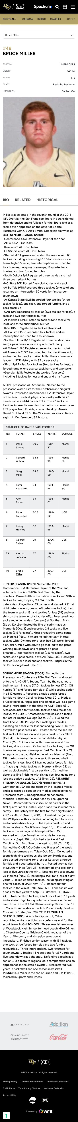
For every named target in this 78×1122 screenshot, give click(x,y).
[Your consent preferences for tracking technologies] (6, 1115)
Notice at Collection (54, 1088)
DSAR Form (9, 1088)
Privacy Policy (10, 1081)
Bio (6, 200)
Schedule (27, 19)
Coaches (55, 19)
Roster (41, 19)
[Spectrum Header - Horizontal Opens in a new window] (43, 7)
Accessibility (9, 1095)
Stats (70, 19)
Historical (47, 200)
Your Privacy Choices (29, 1088)
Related (23, 200)
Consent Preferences (32, 1081)
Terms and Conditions (57, 1081)
